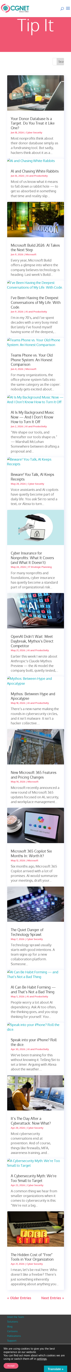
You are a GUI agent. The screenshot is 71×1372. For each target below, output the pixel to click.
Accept (11, 1365)
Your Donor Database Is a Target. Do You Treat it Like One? (33, 123)
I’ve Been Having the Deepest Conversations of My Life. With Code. (35, 302)
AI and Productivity (37, 175)
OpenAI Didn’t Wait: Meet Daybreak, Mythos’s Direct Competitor (32, 641)
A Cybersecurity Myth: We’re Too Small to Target (33, 1178)
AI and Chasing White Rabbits (35, 171)
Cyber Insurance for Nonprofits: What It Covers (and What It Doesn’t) (32, 557)
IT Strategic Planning (40, 566)
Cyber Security (34, 132)
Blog (9, 1326)
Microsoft (30, 254)
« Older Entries (19, 1298)
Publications (14, 1335)
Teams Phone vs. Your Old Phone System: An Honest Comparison (32, 360)
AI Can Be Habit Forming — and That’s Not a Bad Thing (33, 989)
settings (42, 1358)
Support (11, 1340)
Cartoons (12, 1331)
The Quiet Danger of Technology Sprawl (27, 932)
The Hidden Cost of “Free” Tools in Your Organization (32, 1257)
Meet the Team (15, 1316)
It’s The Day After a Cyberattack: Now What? (31, 1120)
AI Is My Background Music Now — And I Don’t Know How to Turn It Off (32, 417)
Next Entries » (52, 1298)
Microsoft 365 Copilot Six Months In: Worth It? (31, 853)
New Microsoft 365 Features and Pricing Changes (33, 774)
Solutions (12, 1321)
